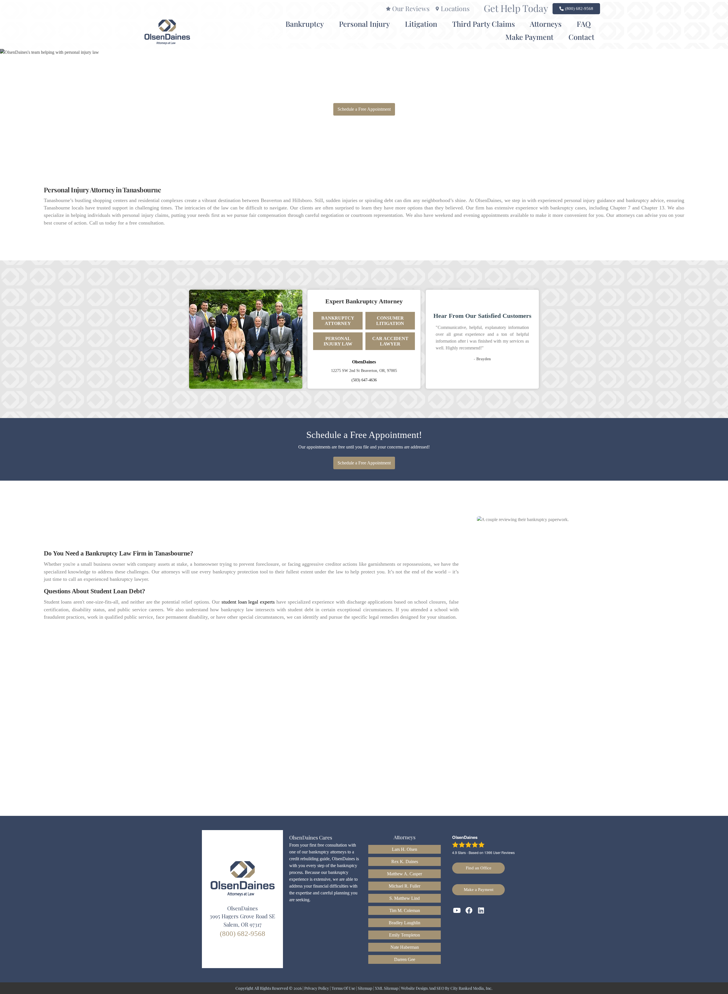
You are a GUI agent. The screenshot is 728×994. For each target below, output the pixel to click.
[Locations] (437, 9)
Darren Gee (404, 959)
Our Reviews (410, 8)
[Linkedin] (481, 910)
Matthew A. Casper (404, 873)
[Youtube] (457, 910)
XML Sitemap (386, 988)
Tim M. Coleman (404, 910)
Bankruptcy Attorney (337, 321)
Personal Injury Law (338, 341)
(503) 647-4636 (364, 380)
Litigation (421, 23)
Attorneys (546, 23)
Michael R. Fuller (404, 886)
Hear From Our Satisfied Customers (482, 315)
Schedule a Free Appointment (364, 109)
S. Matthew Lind (404, 898)
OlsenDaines (364, 361)
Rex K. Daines (404, 861)
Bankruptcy (305, 23)
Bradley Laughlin (404, 922)
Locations (455, 8)
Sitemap (365, 988)
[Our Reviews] (388, 9)
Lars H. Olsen (404, 849)
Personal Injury (364, 23)
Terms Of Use (343, 988)
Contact (581, 37)
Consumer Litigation (390, 321)
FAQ (584, 23)
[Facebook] (469, 910)
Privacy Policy (316, 988)
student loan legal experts (248, 602)
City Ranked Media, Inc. (471, 988)
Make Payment (529, 37)
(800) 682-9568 (242, 933)
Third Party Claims (483, 23)
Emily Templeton (404, 935)
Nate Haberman (404, 947)
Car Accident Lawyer (390, 341)
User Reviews (499, 852)
